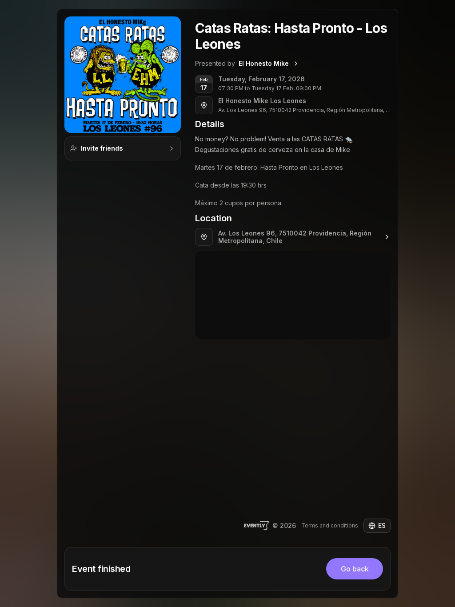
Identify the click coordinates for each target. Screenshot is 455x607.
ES (382, 525)
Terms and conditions (329, 525)
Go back (355, 568)
